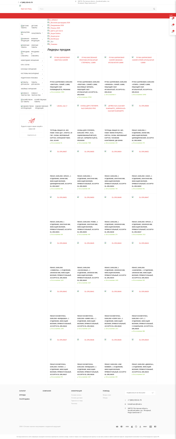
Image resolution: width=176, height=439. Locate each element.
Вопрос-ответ (107, 395)
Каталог (22, 391)
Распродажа (24, 399)
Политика (74, 403)
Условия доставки (76, 398)
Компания (47, 391)
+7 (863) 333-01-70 (26, 2)
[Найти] (154, 9)
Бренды (22, 395)
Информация (76, 391)
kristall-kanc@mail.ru (135, 404)
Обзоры (105, 398)
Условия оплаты (76, 395)
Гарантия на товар (76, 400)
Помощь (106, 391)
